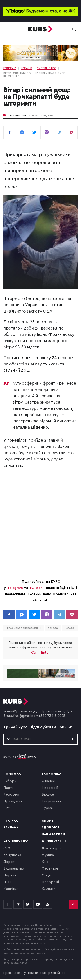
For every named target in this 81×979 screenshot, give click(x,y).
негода (69, 628)
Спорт (48, 820)
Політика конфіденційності (48, 973)
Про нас (10, 820)
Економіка (51, 773)
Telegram (15, 588)
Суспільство (17, 115)
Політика (12, 773)
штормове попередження (24, 628)
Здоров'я (50, 827)
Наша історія (54, 834)
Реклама (11, 827)
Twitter (35, 588)
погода (53, 628)
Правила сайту (14, 973)
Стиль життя (54, 840)
